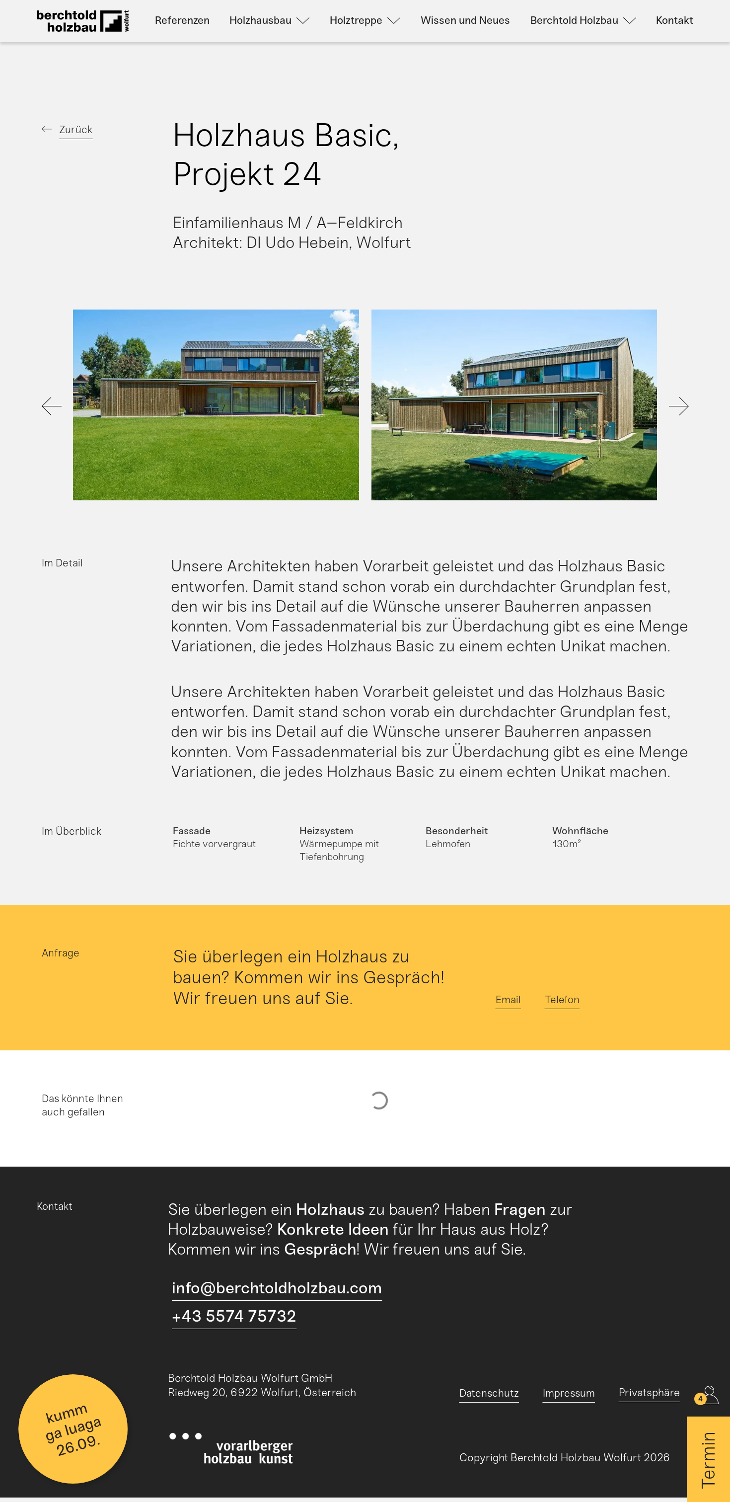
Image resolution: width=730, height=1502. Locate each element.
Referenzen (182, 20)
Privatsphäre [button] (649, 1392)
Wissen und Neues (465, 20)
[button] (88, 407)
